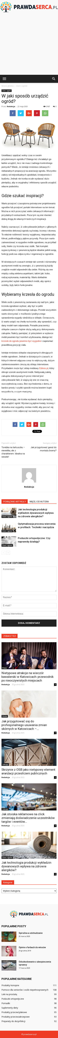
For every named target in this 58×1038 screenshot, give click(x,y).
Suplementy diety (9, 1007)
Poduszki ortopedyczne (12, 998)
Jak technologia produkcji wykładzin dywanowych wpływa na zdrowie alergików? (36, 513)
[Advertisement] (29, 44)
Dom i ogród (6, 91)
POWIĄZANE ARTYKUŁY (14, 501)
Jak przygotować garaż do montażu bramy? (44, 449)
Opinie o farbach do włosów (32, 947)
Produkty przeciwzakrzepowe (15, 1016)
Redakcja (11, 106)
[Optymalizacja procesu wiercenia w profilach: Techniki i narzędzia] (8, 527)
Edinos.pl (43, 368)
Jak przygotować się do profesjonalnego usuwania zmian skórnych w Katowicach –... (24, 725)
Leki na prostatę (9, 994)
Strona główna (7, 86)
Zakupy (5, 764)
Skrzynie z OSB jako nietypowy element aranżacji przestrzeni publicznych (28, 771)
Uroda (4, 716)
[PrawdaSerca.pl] (29, 6)
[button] (54, 79)
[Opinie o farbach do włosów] (8, 951)
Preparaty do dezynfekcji (13, 1021)
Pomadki (5, 1003)
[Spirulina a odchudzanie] (8, 937)
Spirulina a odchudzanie (31, 933)
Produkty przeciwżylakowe (14, 1012)
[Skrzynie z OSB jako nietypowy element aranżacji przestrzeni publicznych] (29, 752)
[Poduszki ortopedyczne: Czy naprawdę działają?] (8, 541)
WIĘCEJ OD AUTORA (39, 501)
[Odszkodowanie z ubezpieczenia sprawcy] (8, 965)
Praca (4, 668)
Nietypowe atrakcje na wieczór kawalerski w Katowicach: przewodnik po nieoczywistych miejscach (27, 676)
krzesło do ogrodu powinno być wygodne (21, 341)
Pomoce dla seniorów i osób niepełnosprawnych (24, 989)
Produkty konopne (10, 985)
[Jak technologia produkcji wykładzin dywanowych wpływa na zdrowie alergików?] (8, 513)
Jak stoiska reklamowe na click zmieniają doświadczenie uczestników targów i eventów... (28, 817)
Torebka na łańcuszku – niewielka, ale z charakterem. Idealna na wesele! (13, 452)
